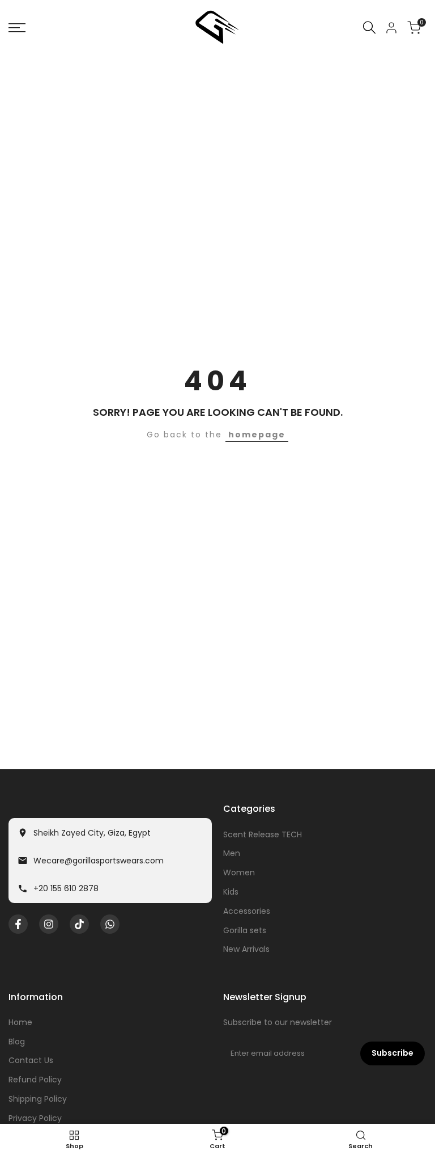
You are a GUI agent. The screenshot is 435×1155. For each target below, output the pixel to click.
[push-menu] (16, 27)
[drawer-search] (369, 27)
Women (239, 872)
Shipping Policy (37, 1099)
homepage (256, 434)
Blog (16, 1041)
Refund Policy (35, 1079)
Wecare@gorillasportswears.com (98, 860)
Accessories (246, 911)
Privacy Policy (35, 1118)
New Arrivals (246, 949)
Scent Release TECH (262, 834)
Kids (230, 891)
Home (20, 1022)
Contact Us (30, 1060)
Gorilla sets (244, 930)
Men (231, 853)
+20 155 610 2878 (66, 888)
